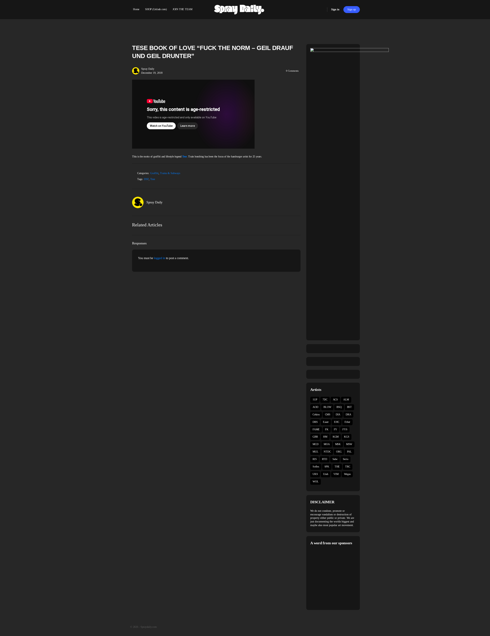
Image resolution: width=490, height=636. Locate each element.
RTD (324, 459)
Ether (347, 422)
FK (326, 429)
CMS (327, 414)
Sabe (334, 459)
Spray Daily (147, 68)
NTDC (327, 451)
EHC (336, 422)
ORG (338, 451)
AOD (315, 407)
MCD (315, 444)
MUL (315, 451)
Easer (326, 422)
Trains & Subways (170, 173)
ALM (346, 399)
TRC (347, 466)
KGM (336, 436)
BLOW (327, 407)
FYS (344, 429)
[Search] (322, 9)
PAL (349, 451)
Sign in (335, 9)
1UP (315, 399)
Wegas (347, 474)
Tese (184, 156)
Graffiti (154, 173)
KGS (346, 436)
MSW (349, 444)
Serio (345, 459)
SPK (326, 466)
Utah (325, 474)
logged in (159, 258)
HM (325, 436)
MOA (327, 444)
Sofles (316, 466)
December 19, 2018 (152, 72)
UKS (315, 474)
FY (335, 429)
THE (337, 466)
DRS (315, 422)
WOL (315, 481)
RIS (315, 459)
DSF (146, 179)
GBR (315, 436)
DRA (348, 414)
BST (349, 407)
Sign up (351, 9)
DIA (338, 414)
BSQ (338, 407)
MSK (338, 444)
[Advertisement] (342, 577)
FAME (316, 429)
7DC (325, 399)
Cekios (316, 414)
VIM (335, 474)
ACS (335, 399)
